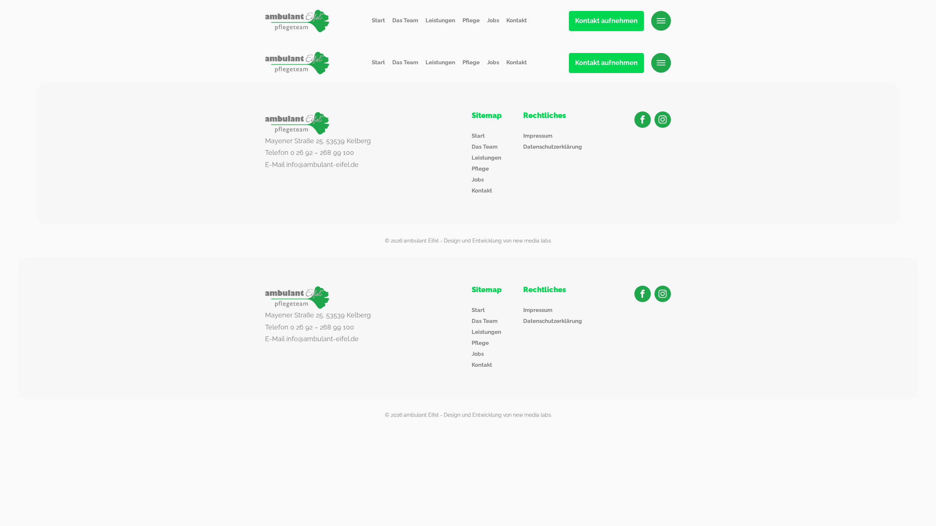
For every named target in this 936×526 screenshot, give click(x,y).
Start (378, 20)
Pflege (471, 20)
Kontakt (516, 20)
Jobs (493, 20)
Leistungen (440, 20)
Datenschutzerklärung (552, 147)
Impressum (537, 136)
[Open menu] (661, 21)
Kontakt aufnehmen (606, 20)
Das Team (405, 20)
